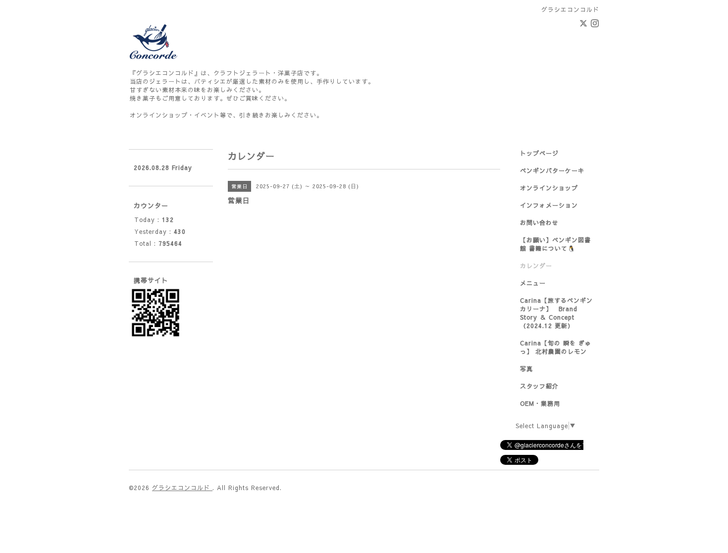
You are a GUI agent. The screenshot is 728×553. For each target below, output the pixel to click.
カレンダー (536, 266)
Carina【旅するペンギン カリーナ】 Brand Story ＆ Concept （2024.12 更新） (556, 313)
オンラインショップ (549, 188)
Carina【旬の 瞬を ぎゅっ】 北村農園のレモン (555, 347)
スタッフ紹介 (539, 386)
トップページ (539, 153)
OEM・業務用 (540, 403)
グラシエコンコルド (182, 488)
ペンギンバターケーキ (552, 170)
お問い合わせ (539, 222)
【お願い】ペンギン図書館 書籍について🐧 (555, 244)
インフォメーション (549, 205)
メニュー (533, 283)
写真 (526, 369)
